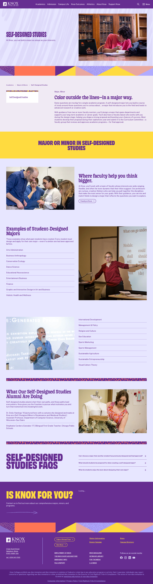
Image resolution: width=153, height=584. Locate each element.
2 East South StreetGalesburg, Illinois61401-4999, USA (13, 551)
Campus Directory (127, 542)
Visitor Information (97, 538)
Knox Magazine (95, 553)
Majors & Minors (22, 85)
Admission (51, 4)
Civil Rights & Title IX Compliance (92, 581)
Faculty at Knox (86, 201)
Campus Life (63, 4)
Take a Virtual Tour (63, 539)
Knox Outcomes (78, 4)
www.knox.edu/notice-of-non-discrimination (80, 577)
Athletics (91, 4)
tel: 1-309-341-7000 (13, 557)
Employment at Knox (62, 553)
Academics (40, 4)
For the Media (95, 559)
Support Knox (114, 4)
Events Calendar (95, 542)
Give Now (59, 545)
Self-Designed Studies (39, 85)
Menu (148, 4)
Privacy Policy (72, 581)
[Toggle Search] (138, 4)
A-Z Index (93, 563)
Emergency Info (60, 559)
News (122, 538)
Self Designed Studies (18, 97)
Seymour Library (96, 556)
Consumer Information (56, 581)
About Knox (101, 4)
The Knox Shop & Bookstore (65, 556)
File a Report (59, 563)
